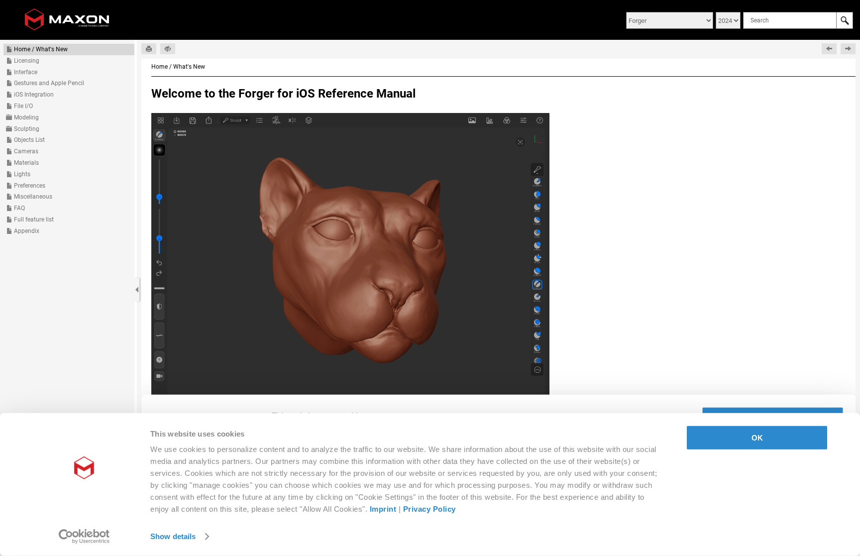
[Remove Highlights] (167, 48)
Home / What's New (41, 49)
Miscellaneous (33, 196)
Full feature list (34, 219)
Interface (25, 72)
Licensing (26, 60)
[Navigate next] (848, 48)
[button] (845, 20)
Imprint (383, 509)
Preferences (29, 185)
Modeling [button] (26, 117)
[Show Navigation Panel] (136, 289)
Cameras (26, 151)
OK (757, 438)
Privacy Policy (429, 509)
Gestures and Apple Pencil (49, 83)
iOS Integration (34, 94)
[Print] (148, 48)
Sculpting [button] (26, 128)
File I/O (23, 106)
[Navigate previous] (829, 48)
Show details (173, 536)
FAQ (19, 208)
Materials (26, 162)
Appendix (26, 230)
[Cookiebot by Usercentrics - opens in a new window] (84, 536)
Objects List (29, 139)
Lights (22, 174)
